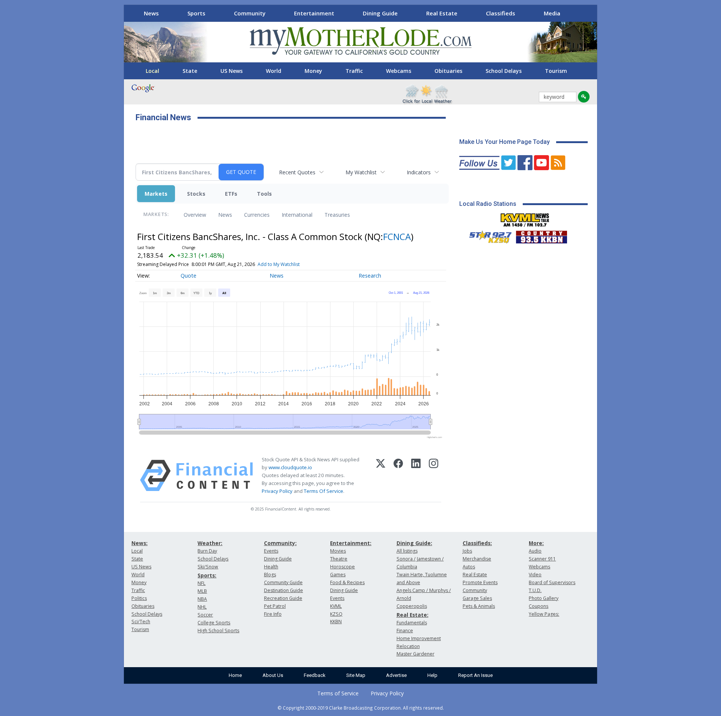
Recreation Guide (283, 598)
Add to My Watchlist (279, 264)
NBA (202, 599)
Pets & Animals (479, 606)
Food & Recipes (347, 582)
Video (535, 574)
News (151, 13)
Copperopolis (412, 606)
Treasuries (337, 214)
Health (271, 566)
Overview (195, 214)
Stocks (196, 193)
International (297, 214)
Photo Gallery (543, 598)
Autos (469, 566)
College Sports (214, 622)
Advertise (396, 675)
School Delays (504, 70)
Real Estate (441, 13)
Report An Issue (475, 675)
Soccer (205, 615)
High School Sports (218, 630)
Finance (405, 630)
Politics (139, 598)
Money (313, 70)
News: (139, 543)
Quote (188, 275)
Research (370, 275)
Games (337, 574)
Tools (264, 193)
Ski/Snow (208, 566)
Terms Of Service (323, 491)
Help (432, 675)
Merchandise (477, 559)
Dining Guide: (414, 543)
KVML (336, 606)
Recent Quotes (297, 172)
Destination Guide (283, 590)
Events (271, 551)
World (273, 70)
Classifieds (500, 13)
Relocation (408, 646)
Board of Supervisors (552, 582)
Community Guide (283, 582)
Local (152, 70)
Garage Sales (477, 598)
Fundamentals (412, 622)
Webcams (398, 70)
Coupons (538, 606)
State (190, 70)
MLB (202, 591)
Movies (338, 551)
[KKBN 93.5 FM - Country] (541, 235)
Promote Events (480, 582)
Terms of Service (338, 693)
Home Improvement (419, 638)
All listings (407, 551)
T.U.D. (535, 590)
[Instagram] (433, 475)
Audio (535, 551)
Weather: (210, 543)
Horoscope (342, 566)
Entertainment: (350, 543)
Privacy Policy (277, 491)
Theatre (338, 559)
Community (249, 13)
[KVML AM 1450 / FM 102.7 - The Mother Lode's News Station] (525, 217)
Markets (156, 193)
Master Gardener (415, 654)
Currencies (257, 214)
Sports (196, 13)
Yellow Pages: (544, 614)
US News (231, 70)
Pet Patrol (275, 606)
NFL (201, 583)
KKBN (336, 621)
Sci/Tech (140, 621)
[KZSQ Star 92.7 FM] (487, 235)
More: (536, 543)
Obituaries (448, 70)
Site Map (355, 675)
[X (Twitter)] (380, 475)
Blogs (270, 574)
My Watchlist (361, 172)
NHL (202, 607)
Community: (280, 543)
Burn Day (207, 551)
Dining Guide (380, 13)
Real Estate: (412, 614)
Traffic (354, 70)
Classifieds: (477, 543)
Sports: (207, 575)
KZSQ (336, 614)
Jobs (467, 551)
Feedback (315, 675)
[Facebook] (398, 475)
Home (235, 675)
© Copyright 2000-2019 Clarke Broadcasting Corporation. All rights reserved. (361, 708)
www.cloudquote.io (290, 467)
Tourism (556, 70)
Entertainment (314, 13)
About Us (272, 675)
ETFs (231, 193)
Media (552, 13)
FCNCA (397, 236)
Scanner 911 (542, 559)
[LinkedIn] (416, 475)
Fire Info (273, 614)
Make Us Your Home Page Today (504, 141)
